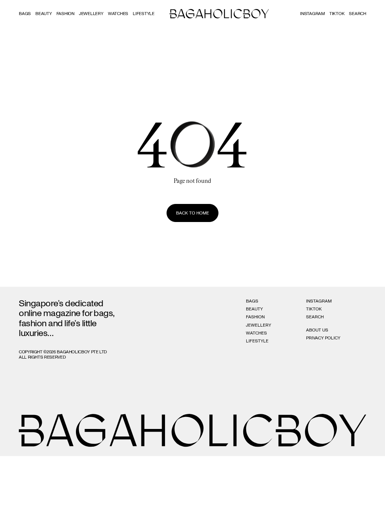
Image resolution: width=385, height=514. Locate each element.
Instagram (312, 13)
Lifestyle (144, 13)
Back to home (192, 213)
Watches (118, 13)
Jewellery (91, 13)
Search (315, 317)
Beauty (43, 13)
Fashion (65, 13)
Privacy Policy (323, 338)
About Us (317, 330)
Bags (25, 13)
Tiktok (337, 13)
